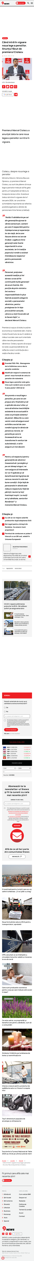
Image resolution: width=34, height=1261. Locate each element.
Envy (19, 1253)
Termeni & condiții (25, 1210)
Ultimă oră (7, 1194)
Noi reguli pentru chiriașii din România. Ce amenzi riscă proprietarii (15, 527)
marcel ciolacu (18, 568)
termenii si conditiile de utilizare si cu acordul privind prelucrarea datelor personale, (18, 812)
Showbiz (7, 1204)
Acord (21, 1213)
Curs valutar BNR (25, 1194)
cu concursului (17, 816)
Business (7, 1211)
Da (7, 707)
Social (5, 38)
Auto (5, 1218)
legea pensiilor (9, 568)
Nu (7, 711)
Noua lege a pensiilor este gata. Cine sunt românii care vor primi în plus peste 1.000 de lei (16, 385)
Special (6, 1221)
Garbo (15, 1253)
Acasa (4, 1161)
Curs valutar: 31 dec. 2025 (17, 742)
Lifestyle (7, 1208)
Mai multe (17, 856)
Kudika (11, 1253)
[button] (28, 3)
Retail (22, 1253)
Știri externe (8, 1201)
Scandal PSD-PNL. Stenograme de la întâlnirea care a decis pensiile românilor (16, 366)
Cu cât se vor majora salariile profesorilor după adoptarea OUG (16, 519)
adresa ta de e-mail (17, 800)
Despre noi (23, 1198)
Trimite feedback (11, 730)
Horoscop (7, 1214)
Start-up (27, 1253)
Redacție (22, 1201)
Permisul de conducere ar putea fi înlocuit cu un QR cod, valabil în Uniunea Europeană (17, 536)
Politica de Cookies (22, 1205)
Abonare (17, 826)
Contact (22, 1216)
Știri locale (7, 1198)
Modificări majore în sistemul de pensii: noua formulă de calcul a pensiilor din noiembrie (16, 376)
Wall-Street (5, 1253)
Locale (12, 1161)
